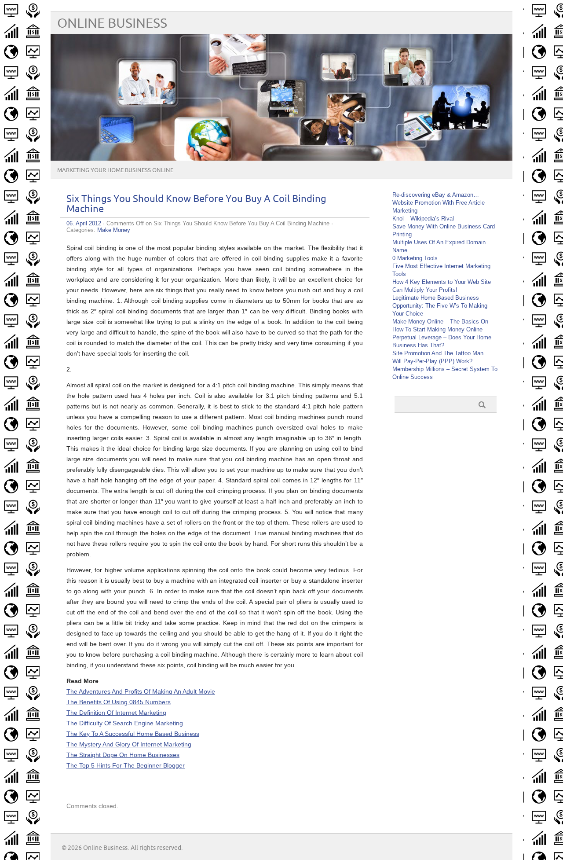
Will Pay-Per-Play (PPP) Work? (432, 361)
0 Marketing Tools (415, 258)
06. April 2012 (83, 223)
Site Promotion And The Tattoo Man (437, 353)
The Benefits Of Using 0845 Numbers (118, 702)
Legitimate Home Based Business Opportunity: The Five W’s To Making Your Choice (439, 305)
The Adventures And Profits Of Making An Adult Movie (140, 691)
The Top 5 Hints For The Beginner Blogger (125, 765)
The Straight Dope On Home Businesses (122, 754)
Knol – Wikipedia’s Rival (423, 218)
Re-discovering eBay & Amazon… (435, 194)
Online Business (112, 23)
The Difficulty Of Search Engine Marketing (124, 723)
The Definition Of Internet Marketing (116, 712)
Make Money (113, 230)
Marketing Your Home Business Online (115, 170)
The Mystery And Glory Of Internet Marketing (128, 744)
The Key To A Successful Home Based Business (132, 733)
